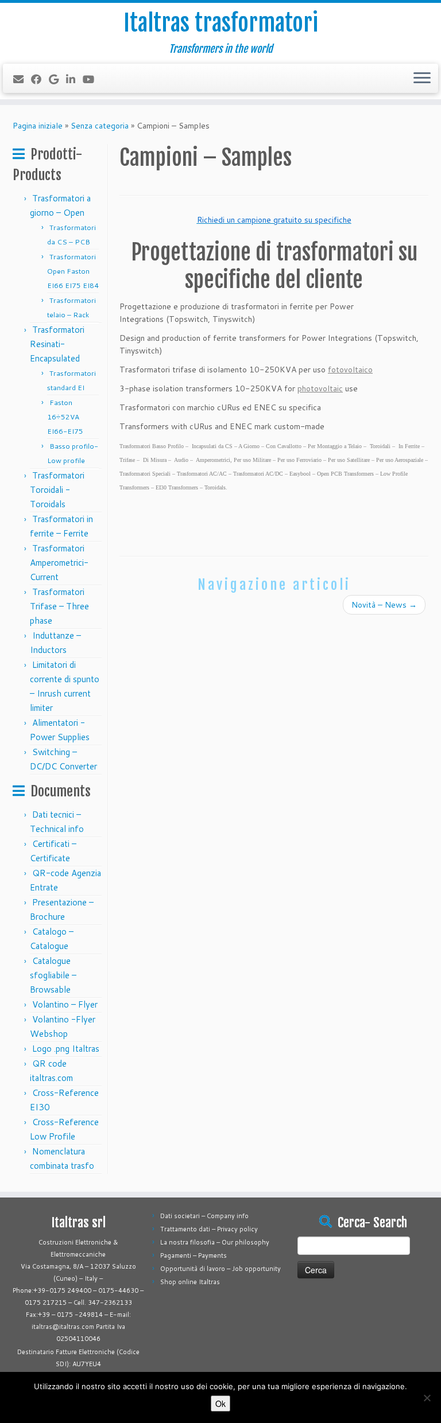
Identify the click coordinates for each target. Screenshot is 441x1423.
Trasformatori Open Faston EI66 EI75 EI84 (73, 271)
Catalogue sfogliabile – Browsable (53, 975)
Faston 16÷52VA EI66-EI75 (66, 417)
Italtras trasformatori (220, 23)
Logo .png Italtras (65, 1049)
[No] (426, 1397)
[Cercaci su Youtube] (92, 79)
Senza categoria (100, 125)
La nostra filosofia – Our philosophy (214, 1242)
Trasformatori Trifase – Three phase (59, 606)
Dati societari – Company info (204, 1215)
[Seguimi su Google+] (57, 79)
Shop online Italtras (190, 1281)
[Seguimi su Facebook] (40, 79)
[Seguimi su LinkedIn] (74, 79)
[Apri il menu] (422, 78)
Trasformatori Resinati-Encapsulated (57, 344)
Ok (220, 1403)
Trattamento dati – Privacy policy (209, 1229)
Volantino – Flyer (65, 1004)
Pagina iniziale (38, 125)
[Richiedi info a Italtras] (22, 79)
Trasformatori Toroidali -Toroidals (57, 489)
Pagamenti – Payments (193, 1255)
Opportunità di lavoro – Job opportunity (220, 1268)
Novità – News (384, 605)
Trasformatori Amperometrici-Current (59, 562)
